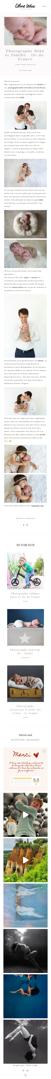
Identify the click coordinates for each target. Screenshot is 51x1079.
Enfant (18, 65)
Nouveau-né (31, 65)
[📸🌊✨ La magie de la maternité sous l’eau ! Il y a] (25, 951)
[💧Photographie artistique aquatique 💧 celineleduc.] (25, 906)
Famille (23, 65)
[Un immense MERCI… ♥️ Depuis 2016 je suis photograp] (25, 769)
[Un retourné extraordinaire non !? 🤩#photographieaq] (25, 1042)
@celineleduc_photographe (25, 740)
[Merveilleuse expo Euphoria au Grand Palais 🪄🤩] (25, 815)
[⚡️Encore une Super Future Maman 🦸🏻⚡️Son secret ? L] (25, 996)
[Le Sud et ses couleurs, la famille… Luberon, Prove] (25, 860)
